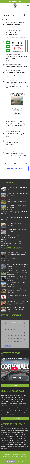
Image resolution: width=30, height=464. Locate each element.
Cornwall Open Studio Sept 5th (15, 1)
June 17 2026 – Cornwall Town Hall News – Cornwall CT (13, 236)
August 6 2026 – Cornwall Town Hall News (17, 194)
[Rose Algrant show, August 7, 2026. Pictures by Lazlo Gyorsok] (3, 278)
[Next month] (25, 322)
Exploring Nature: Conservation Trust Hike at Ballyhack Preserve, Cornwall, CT (17, 302)
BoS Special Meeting (12, 142)
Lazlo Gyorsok (24, 409)
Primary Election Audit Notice (17, 187)
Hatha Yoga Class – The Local (14, 153)
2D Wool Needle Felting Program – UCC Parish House (16, 34)
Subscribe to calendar (14, 168)
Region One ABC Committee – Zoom (16, 66)
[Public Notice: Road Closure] (3, 231)
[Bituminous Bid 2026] (3, 225)
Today (15, 163)
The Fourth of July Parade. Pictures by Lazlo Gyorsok (16, 308)
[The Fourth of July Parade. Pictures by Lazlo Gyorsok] (3, 309)
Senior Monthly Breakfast (13, 24)
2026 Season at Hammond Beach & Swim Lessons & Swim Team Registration (13, 242)
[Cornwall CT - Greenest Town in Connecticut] (15, 5)
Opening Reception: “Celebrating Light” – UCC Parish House (15, 124)
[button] (1, 5)
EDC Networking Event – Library (15, 72)
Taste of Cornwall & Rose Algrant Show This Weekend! (16, 200)
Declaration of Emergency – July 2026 (14, 212)
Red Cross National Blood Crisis (17, 295)
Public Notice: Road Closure (16, 230)
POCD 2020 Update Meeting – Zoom (16, 134)
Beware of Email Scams (9, 258)
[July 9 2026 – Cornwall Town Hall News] (3, 207)
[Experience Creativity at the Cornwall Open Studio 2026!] (3, 254)
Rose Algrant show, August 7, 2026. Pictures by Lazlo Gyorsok (17, 277)
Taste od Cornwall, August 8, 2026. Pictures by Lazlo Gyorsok (17, 271)
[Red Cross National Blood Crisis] (3, 297)
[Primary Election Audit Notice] (3, 189)
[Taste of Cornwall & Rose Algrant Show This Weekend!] (3, 201)
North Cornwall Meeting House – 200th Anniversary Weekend (17, 265)
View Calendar (7, 345)
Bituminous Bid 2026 (14, 223)
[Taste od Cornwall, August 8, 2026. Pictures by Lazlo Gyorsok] (3, 272)
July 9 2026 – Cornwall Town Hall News (16, 206)
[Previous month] (5, 322)
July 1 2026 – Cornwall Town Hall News (14, 218)
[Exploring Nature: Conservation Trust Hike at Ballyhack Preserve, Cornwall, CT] (3, 303)
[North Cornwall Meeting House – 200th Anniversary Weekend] (3, 266)
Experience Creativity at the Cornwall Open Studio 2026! (16, 253)
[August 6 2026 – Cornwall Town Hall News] (3, 195)
